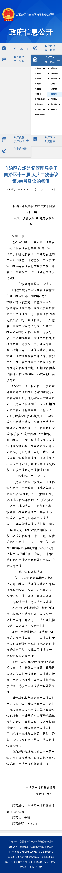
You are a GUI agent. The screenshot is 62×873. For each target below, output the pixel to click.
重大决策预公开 (40, 104)
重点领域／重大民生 (40, 109)
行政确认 (54, 84)
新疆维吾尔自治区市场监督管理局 (35, 14)
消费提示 (54, 109)
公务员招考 (55, 73)
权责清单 (38, 78)
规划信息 (54, 68)
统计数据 (54, 104)
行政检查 (38, 89)
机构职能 (38, 68)
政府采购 (54, 99)
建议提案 (54, 94)
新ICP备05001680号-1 (33, 852)
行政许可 (54, 78)
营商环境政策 (40, 114)
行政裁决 (38, 84)
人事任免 (38, 73)
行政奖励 (54, 89)
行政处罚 (38, 94)
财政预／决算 (40, 99)
